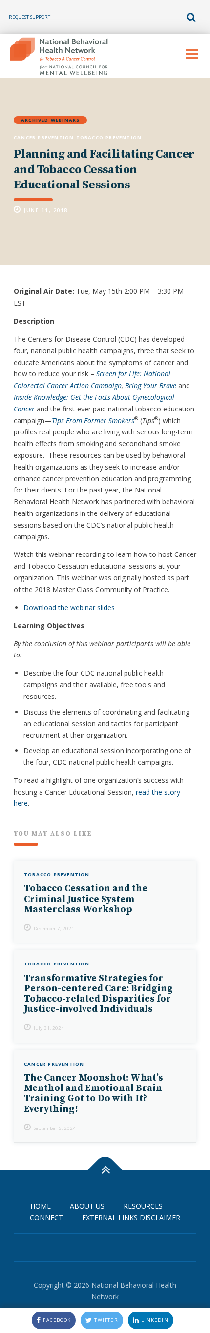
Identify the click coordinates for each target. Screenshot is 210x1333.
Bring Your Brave (150, 385)
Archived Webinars (50, 120)
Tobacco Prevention (109, 137)
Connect (46, 1217)
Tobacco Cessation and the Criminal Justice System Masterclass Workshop (85, 898)
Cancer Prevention (44, 137)
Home (40, 1205)
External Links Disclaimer (131, 1217)
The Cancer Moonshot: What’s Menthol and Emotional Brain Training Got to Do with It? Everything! (93, 1093)
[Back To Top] (105, 1170)
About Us (87, 1205)
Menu (191, 54)
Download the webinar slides (69, 607)
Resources (143, 1205)
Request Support (29, 17)
